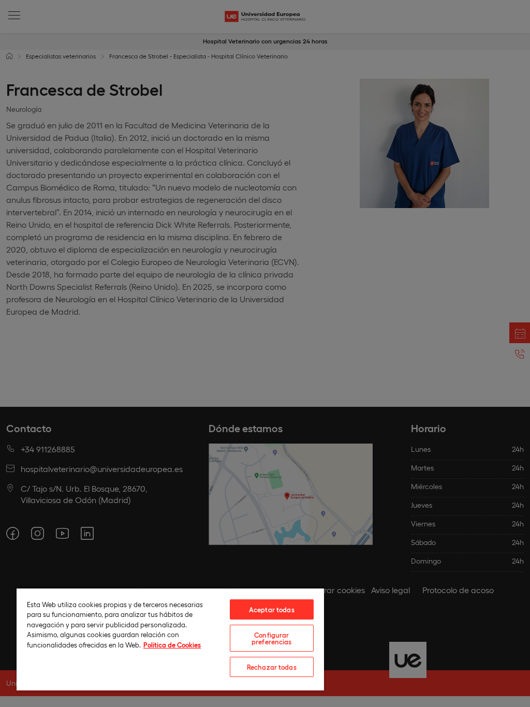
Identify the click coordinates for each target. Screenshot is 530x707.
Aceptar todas (272, 609)
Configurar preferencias (272, 638)
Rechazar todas (272, 667)
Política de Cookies (172, 645)
